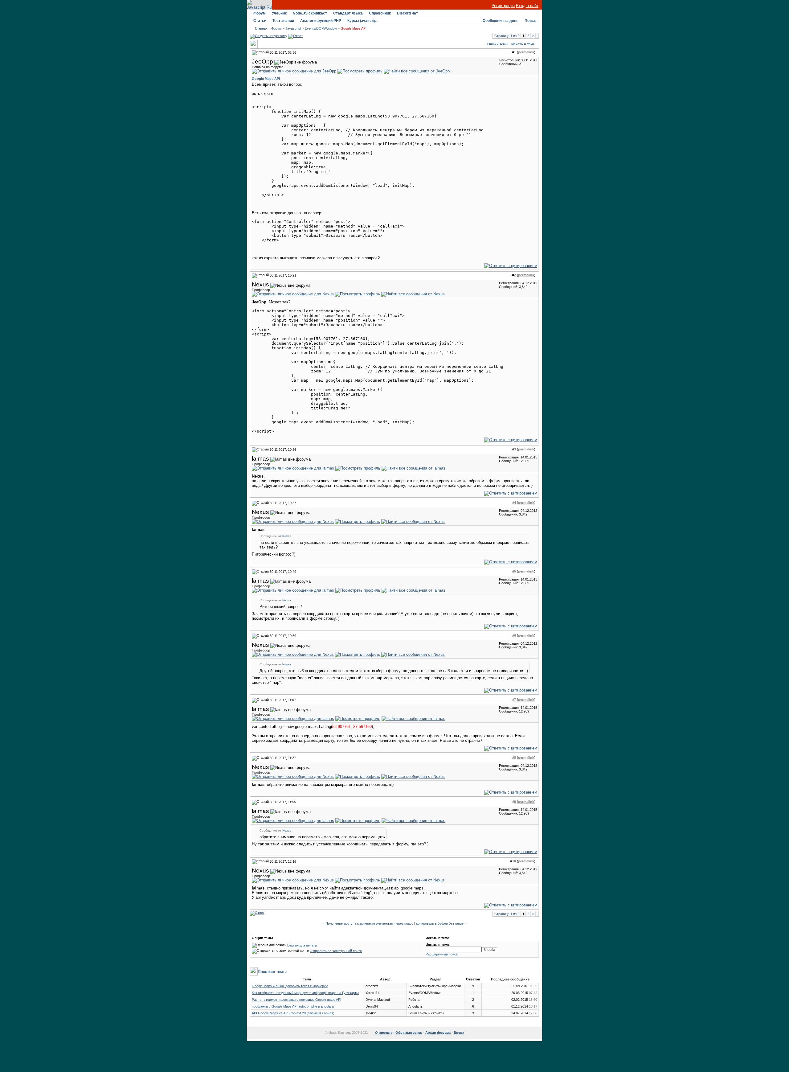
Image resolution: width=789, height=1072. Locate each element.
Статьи (259, 20)
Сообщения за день (500, 20)
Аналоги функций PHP (320, 20)
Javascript (293, 28)
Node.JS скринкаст (310, 13)
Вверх (459, 1032)
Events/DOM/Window (321, 28)
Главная (261, 28)
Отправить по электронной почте (336, 951)
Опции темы (497, 44)
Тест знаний (283, 20)
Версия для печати (302, 945)
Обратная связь (408, 1032)
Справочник (380, 13)
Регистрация (503, 5)
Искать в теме (523, 44)
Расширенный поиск (442, 954)
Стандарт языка (348, 13)
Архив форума (438, 1032)
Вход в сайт (527, 5)
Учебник (279, 13)
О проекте (383, 1032)
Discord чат (407, 13)
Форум (259, 13)
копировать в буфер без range (440, 923)
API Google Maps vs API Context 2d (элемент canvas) (293, 1013)
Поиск (530, 20)
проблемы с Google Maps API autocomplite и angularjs (293, 1006)
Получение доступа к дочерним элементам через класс (369, 923)
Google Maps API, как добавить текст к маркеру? (290, 986)
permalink (526, 52)
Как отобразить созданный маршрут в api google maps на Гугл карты (305, 993)
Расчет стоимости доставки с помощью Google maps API (296, 999)
